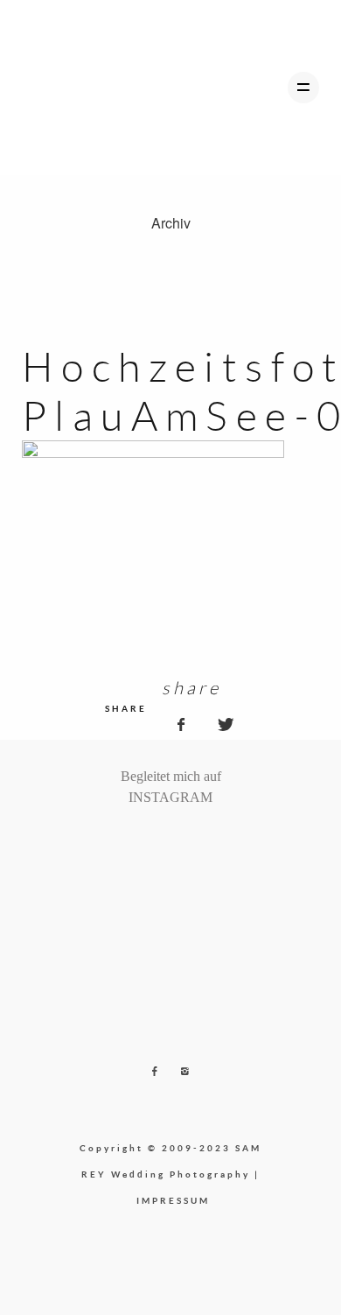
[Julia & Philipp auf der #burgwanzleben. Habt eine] (194, 843)
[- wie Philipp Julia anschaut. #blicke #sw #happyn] (178, 843)
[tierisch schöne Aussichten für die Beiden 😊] (133, 843)
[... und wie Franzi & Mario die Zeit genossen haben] (209, 843)
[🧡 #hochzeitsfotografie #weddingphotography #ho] (225, 843)
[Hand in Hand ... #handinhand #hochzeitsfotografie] (163, 843)
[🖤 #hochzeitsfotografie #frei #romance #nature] (117, 843)
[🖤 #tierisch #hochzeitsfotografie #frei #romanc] (148, 843)
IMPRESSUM (173, 1200)
